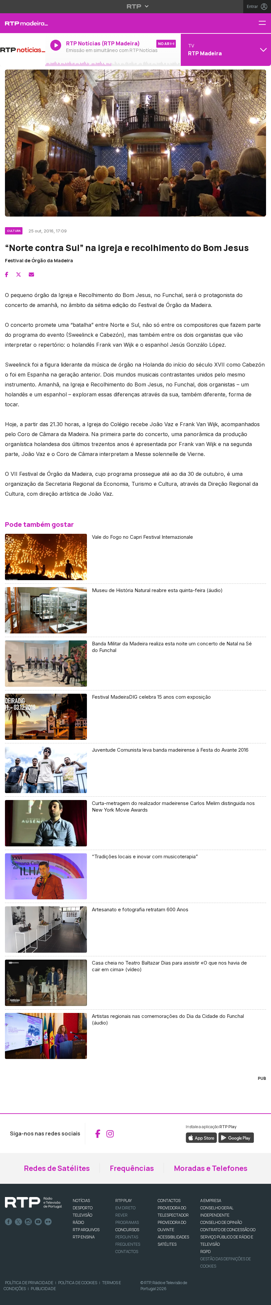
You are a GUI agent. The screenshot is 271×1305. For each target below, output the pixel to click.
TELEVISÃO (82, 1215)
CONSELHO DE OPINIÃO (221, 1222)
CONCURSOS (127, 1229)
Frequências (132, 1168)
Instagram (28, 1222)
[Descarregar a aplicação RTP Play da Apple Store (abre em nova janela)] (201, 1137)
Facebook (8, 1222)
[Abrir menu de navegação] (264, 23)
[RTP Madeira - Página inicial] (22, 23)
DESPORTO (83, 1208)
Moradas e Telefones (211, 1168)
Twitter (18, 1222)
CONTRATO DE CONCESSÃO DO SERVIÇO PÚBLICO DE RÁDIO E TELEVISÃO (227, 1237)
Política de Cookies (77, 1282)
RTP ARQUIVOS (86, 1229)
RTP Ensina (84, 1237)
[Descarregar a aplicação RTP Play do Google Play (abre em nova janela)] (236, 1137)
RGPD (205, 1251)
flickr (48, 1222)
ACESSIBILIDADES (173, 1237)
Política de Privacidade (29, 1282)
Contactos (126, 1251)
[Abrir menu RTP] (135, 6)
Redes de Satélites (57, 1168)
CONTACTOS (169, 1200)
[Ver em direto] (22, 49)
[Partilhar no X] (18, 274)
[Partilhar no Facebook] (6, 274)
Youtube (38, 1222)
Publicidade (43, 1288)
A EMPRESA (210, 1200)
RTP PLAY (123, 1200)
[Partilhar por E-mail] (31, 274)
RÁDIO (78, 1222)
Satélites (167, 1244)
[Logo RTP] (33, 1202)
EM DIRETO (125, 1208)
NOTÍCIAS (81, 1200)
